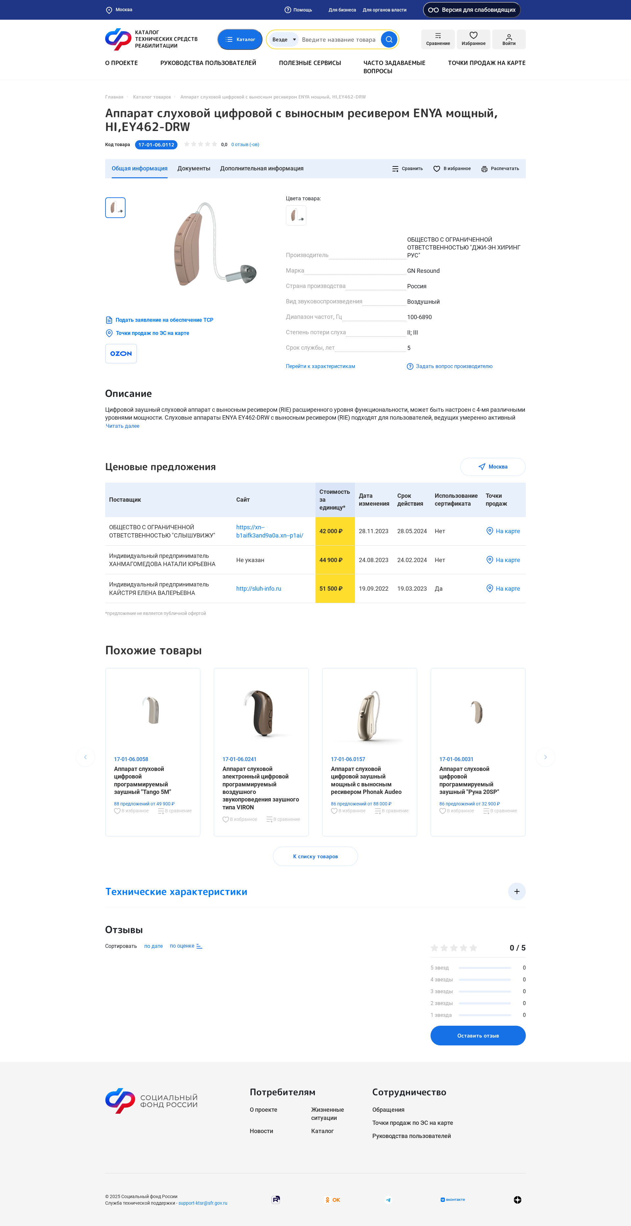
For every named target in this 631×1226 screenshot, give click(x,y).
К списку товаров (315, 856)
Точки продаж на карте (487, 63)
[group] (207, 249)
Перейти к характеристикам (320, 366)
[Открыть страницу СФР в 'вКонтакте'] (452, 1199)
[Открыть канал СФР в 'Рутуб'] (276, 1199)
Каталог (322, 1130)
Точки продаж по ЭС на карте (152, 333)
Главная (114, 97)
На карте (508, 531)
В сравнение (178, 810)
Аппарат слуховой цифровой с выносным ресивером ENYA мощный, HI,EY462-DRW (301, 120)
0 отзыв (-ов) (245, 144)
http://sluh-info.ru (258, 588)
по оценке (183, 946)
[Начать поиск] (389, 39)
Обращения (388, 1109)
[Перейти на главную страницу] (151, 39)
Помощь (302, 9)
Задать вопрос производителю (454, 366)
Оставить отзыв (478, 1035)
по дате (153, 946)
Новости (261, 1130)
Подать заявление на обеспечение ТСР (164, 320)
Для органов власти (385, 9)
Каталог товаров (152, 97)
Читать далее (122, 426)
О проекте (121, 63)
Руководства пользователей (208, 63)
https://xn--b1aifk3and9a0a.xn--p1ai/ (269, 531)
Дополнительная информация (262, 168)
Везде (280, 39)
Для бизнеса (342, 9)
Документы (193, 168)
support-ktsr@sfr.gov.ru (202, 1203)
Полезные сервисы (310, 63)
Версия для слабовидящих (479, 9)
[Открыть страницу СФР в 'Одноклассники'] (332, 1199)
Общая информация (140, 168)
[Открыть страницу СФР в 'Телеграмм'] (388, 1199)
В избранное (457, 168)
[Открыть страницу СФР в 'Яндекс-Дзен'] (517, 1200)
